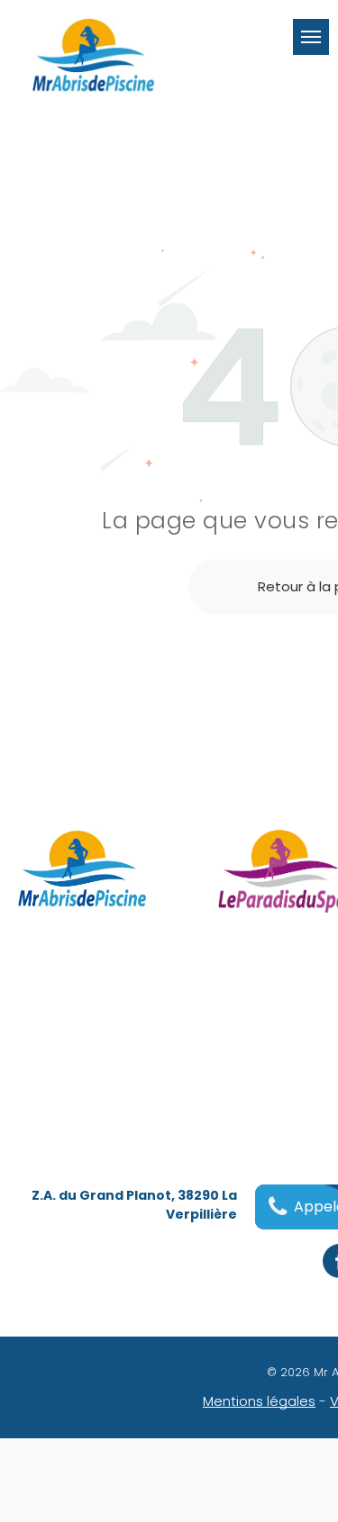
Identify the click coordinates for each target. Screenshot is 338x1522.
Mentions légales (259, 1400)
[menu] (311, 37)
